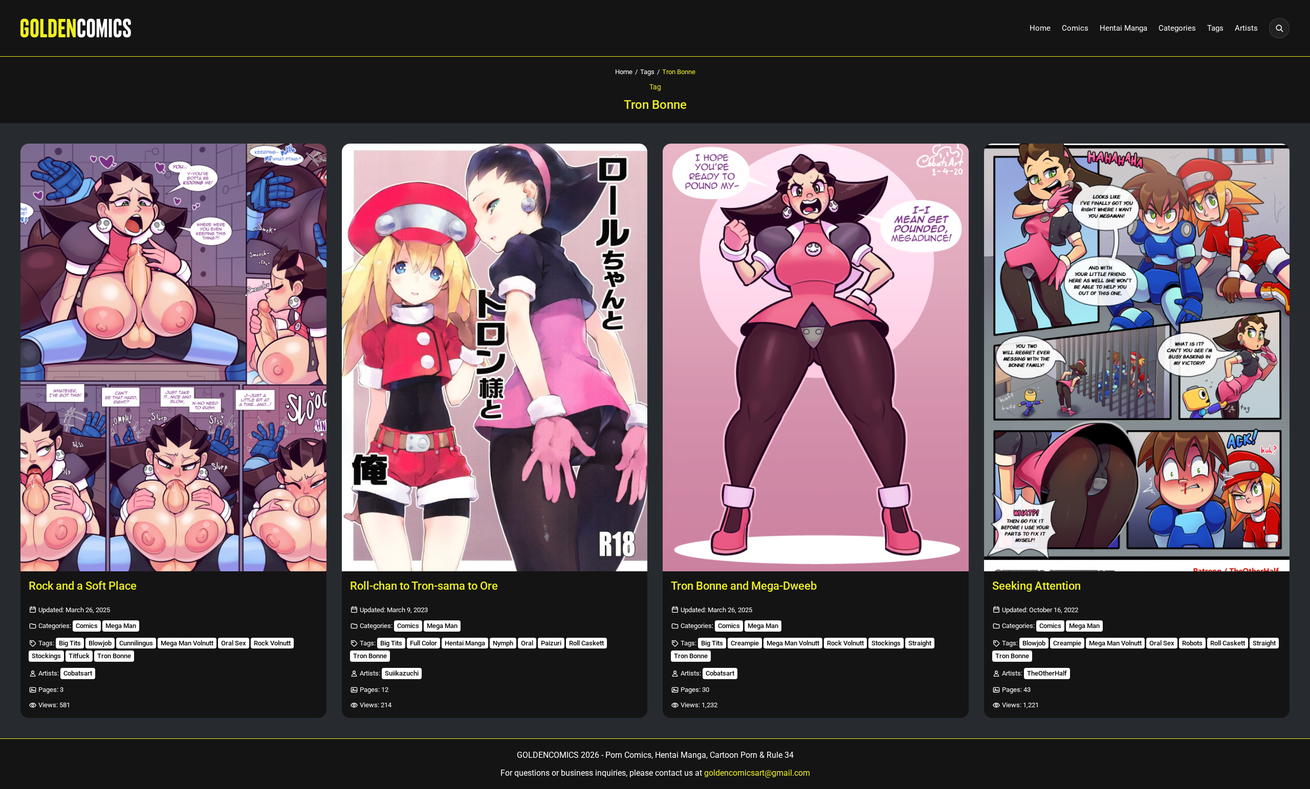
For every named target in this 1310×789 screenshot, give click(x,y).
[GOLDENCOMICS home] (75, 28)
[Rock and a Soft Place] (173, 357)
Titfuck (79, 656)
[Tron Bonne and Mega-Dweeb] (816, 357)
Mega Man (120, 626)
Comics (1075, 28)
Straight (919, 643)
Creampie (745, 643)
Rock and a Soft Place (83, 585)
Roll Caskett (586, 643)
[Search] (1279, 28)
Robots (1192, 643)
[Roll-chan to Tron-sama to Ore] (495, 357)
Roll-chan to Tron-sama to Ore (424, 585)
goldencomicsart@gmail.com (757, 773)
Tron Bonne (114, 656)
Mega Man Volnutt (187, 643)
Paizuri (551, 643)
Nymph (503, 643)
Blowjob (100, 643)
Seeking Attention (1036, 585)
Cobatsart (77, 673)
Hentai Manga (1123, 28)
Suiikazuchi (402, 673)
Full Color (423, 643)
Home (1040, 28)
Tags (1215, 28)
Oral (527, 643)
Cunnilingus (136, 643)
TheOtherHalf (1047, 673)
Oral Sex (233, 643)
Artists (1246, 28)
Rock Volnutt (272, 643)
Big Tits (70, 643)
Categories (1177, 28)
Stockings (46, 656)
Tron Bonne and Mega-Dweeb (744, 585)
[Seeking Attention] (1137, 357)
